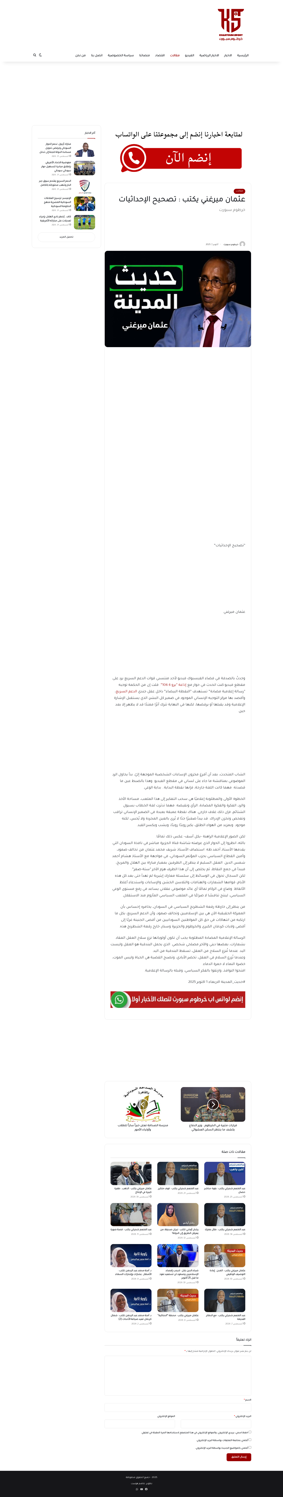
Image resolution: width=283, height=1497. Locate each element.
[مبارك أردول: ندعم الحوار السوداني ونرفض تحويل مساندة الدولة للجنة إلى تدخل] (84, 149)
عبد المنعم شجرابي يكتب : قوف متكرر (178, 1188)
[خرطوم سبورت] (230, 25)
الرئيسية (243, 55)
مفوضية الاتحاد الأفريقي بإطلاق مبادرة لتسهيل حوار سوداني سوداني (56, 166)
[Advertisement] (106, 12)
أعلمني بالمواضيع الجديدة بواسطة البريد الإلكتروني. (221, 1448)
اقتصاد (160, 55)
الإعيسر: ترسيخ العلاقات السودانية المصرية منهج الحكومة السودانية (57, 202)
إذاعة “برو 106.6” (173, 685)
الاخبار (228, 55)
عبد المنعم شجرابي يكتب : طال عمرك (225, 1229)
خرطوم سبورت (231, 244)
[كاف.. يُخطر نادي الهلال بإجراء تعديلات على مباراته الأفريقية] (84, 222)
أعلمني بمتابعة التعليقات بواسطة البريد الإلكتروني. (222, 1440)
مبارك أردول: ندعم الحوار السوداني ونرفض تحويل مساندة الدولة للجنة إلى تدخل (55, 148)
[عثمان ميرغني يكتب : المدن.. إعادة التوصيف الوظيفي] (224, 1255)
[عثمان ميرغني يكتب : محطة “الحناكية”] (177, 1300)
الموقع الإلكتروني (166, 1416)
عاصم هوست (138, 1484)
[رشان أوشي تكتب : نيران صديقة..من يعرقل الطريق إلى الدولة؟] (177, 1214)
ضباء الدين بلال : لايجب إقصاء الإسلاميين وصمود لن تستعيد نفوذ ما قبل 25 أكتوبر (179, 1274)
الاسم (247, 1400)
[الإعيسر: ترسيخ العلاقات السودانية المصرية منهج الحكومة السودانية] (84, 203)
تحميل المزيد (66, 237)
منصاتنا (144, 55)
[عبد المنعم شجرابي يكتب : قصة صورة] (131, 1214)
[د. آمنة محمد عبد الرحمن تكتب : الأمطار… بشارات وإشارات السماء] (131, 1255)
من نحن (80, 55)
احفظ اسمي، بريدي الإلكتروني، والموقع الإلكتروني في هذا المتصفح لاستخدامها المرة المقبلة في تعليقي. (194, 1433)
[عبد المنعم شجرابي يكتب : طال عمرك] (224, 1214)
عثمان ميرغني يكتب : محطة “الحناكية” (177, 1315)
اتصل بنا (96, 55)
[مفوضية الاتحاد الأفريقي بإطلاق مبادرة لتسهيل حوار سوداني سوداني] (84, 168)
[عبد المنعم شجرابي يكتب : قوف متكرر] (177, 1173)
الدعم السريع (127, 692)
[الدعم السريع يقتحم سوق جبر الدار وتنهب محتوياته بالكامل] (84, 186)
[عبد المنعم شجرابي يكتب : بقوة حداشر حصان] (224, 1173)
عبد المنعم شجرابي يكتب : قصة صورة (131, 1229)
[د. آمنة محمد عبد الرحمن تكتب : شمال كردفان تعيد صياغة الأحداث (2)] (131, 1300)
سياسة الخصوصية (121, 55)
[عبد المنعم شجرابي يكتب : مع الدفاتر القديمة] (224, 1300)
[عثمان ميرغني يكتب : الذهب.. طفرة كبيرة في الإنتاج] (131, 1173)
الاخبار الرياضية (209, 55)
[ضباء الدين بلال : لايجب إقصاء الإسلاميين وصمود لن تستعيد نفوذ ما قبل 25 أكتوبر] (177, 1255)
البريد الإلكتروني (242, 1416)
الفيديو (189, 55)
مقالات (175, 55)
